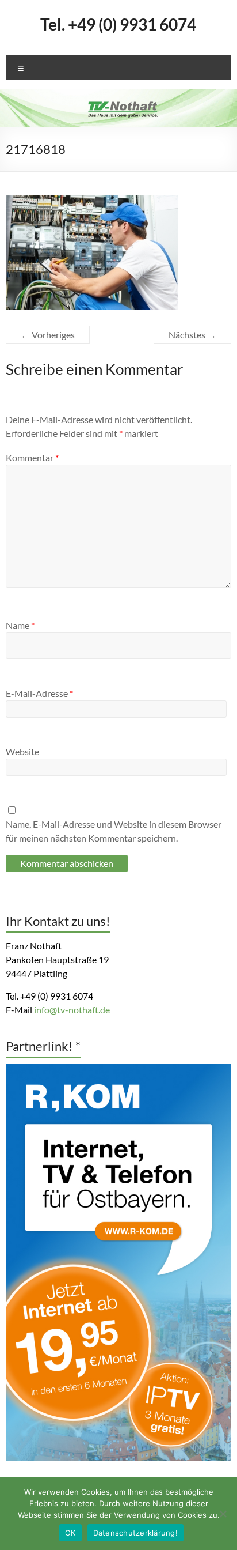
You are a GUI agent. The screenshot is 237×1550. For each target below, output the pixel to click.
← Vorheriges (48, 334)
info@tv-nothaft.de (72, 1009)
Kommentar (32, 457)
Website (22, 751)
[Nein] (222, 1513)
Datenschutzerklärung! (135, 1532)
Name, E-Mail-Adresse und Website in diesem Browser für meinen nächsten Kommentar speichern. (113, 831)
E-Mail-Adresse (39, 693)
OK (70, 1532)
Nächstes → (192, 334)
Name (20, 625)
